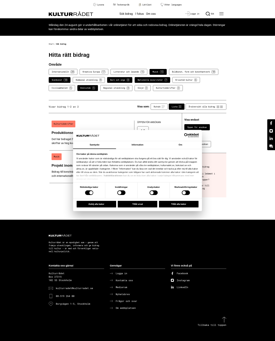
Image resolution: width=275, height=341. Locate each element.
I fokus (139, 13)
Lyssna (100, 4)
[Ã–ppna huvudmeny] (222, 14)
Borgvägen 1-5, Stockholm (73, 303)
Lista (174, 106)
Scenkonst (59, 80)
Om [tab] (180, 144)
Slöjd (142, 88)
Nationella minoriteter (152, 80)
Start (51, 44)
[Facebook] (271, 123)
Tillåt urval (137, 204)
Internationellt (63, 71)
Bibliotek (87, 88)
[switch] (121, 192)
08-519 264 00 (65, 296)
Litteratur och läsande (129, 71)
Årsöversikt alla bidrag (202, 106)
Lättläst (147, 4)
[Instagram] (271, 131)
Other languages (173, 4)
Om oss (151, 13)
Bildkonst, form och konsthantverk (193, 71)
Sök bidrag (126, 13)
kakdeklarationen (113, 176)
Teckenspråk (123, 4)
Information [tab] (137, 144)
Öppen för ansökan (197, 127)
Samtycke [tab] (95, 144)
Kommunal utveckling (88, 80)
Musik (158, 71)
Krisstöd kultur (185, 80)
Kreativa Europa (94, 71)
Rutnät (157, 106)
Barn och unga (119, 80)
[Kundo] (271, 146)
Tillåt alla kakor (178, 204)
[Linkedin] (271, 138)
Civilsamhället (61, 88)
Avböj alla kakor (96, 204)
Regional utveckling (116, 88)
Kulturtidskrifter (167, 88)
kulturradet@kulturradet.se (74, 288)
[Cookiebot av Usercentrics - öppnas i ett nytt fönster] (186, 135)
